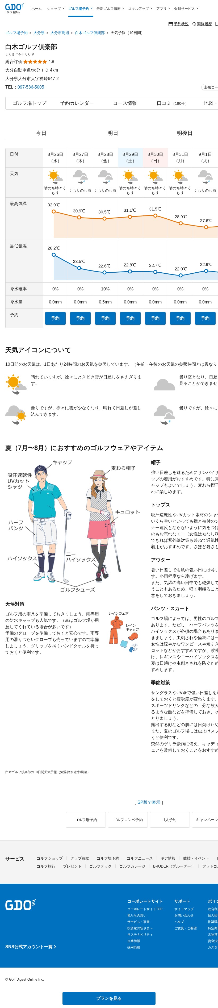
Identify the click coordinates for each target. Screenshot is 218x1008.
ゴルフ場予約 (16, 33)
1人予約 (170, 820)
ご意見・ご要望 (185, 928)
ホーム (36, 9)
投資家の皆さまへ (140, 928)
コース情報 (125, 103)
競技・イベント (196, 858)
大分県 (39, 33)
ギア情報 (168, 858)
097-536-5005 (31, 87)
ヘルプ (179, 922)
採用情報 (133, 947)
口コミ (173, 103)
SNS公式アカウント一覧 (29, 946)
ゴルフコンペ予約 (128, 820)
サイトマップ (184, 909)
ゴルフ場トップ (29, 103)
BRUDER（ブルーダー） (174, 866)
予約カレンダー (77, 103)
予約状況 (181, 24)
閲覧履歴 (204, 24)
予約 (55, 318)
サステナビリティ (140, 934)
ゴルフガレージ (132, 866)
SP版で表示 (148, 802)
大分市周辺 (60, 33)
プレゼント (72, 866)
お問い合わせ (184, 915)
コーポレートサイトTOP (144, 909)
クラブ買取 (79, 858)
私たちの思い (136, 915)
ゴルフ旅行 (46, 866)
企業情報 (133, 941)
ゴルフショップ (50, 858)
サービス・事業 (138, 922)
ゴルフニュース (140, 858)
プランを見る (109, 998)
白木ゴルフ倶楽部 (90, 33)
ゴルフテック (100, 866)
